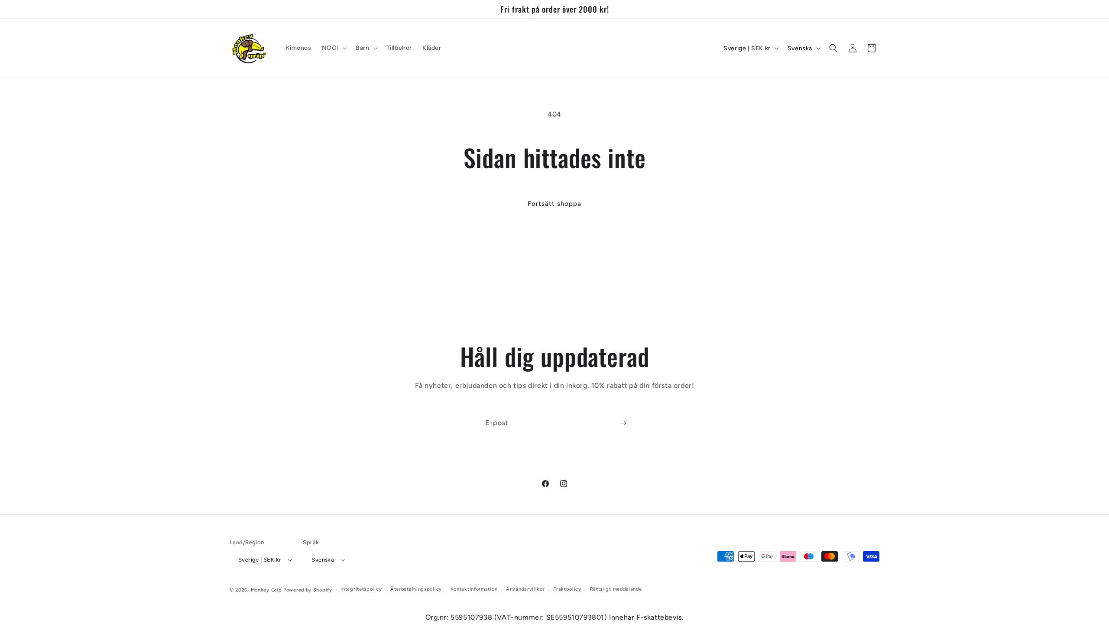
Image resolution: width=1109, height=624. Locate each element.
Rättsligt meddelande (616, 589)
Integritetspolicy (361, 589)
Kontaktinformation (474, 589)
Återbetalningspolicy (416, 589)
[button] (333, 48)
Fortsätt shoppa (554, 204)
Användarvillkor (525, 589)
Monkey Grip (266, 590)
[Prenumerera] (622, 423)
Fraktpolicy (567, 589)
